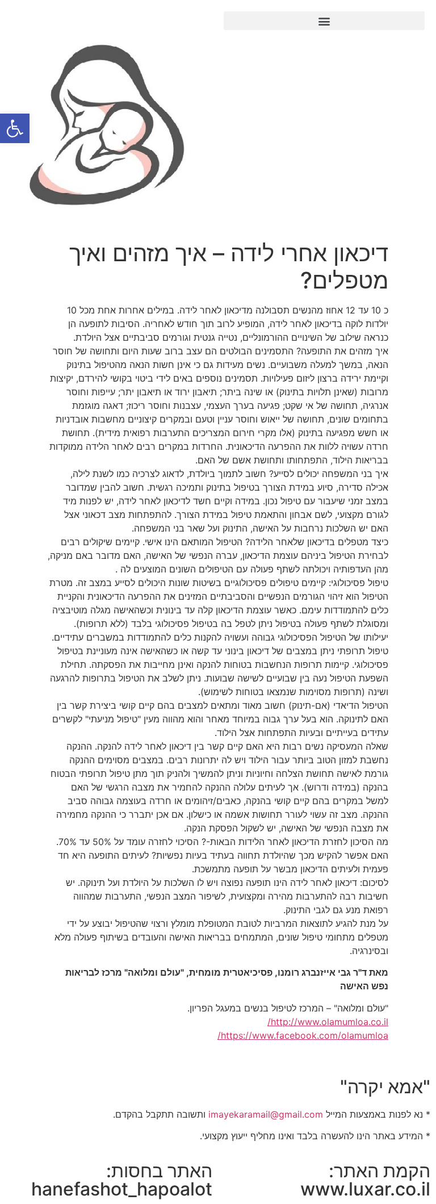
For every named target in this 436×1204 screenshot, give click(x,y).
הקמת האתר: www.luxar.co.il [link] (365, 1180)
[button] (324, 20)
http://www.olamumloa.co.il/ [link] (327, 1021)
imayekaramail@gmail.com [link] (265, 1114)
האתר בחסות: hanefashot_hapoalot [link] (121, 1180)
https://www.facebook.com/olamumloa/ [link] (302, 1035)
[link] (15, 128)
